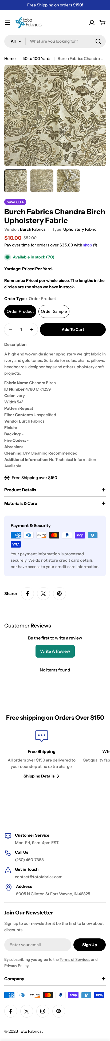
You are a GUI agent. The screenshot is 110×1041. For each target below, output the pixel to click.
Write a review (55, 651)
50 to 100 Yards (36, 58)
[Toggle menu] (7, 22)
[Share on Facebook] (27, 593)
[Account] (92, 22)
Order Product (20, 311)
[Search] (98, 41)
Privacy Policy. (16, 965)
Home (10, 58)
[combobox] (55, 41)
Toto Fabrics (30, 1031)
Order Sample (54, 311)
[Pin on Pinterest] (59, 593)
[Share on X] (43, 593)
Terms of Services (75, 959)
